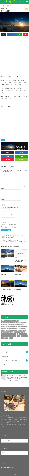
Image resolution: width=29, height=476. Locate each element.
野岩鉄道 (10, 337)
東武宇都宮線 (10, 332)
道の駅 (3, 337)
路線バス (22, 335)
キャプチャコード (5, 222)
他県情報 (4, 356)
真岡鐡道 (24, 334)
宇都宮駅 (8, 330)
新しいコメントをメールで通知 (9, 224)
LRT (2, 324)
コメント (3, 174)
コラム (11, 326)
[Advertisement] (14, 56)
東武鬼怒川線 (4, 334)
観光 (15, 335)
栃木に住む (10, 334)
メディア (24, 326)
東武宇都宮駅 (16, 332)
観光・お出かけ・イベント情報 (10, 360)
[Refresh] (11, 214)
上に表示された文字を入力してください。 (10, 207)
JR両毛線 (16, 320)
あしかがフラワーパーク (12, 324)
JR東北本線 (18, 322)
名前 (2, 188)
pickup (5, 324)
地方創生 (16, 328)
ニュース (20, 326)
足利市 (18, 335)
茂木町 (12, 335)
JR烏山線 (23, 322)
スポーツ (15, 326)
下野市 (8, 328)
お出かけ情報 (21, 324)
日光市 (15, 330)
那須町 (6, 337)
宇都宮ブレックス (22, 328)
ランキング (4, 328)
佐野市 (12, 328)
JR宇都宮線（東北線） (6, 322)
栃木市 (14, 334)
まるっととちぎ (14, 474)
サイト (2, 199)
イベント (3, 326)
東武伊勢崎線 (4, 332)
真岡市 (20, 334)
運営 (3, 139)
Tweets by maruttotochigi (7, 467)
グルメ (7, 326)
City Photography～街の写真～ (7, 320)
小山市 (12, 330)
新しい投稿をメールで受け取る (9, 227)
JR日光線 (13, 322)
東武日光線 (22, 332)
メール (3, 194)
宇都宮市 (3, 330)
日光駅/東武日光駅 (21, 330)
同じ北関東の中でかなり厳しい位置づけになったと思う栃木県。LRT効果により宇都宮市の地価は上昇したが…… (17, 377)
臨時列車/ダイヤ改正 (5, 335)
